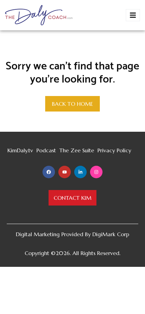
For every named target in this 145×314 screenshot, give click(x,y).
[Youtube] (64, 172)
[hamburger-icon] (133, 15)
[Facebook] (48, 172)
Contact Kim (72, 197)
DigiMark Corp (110, 234)
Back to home (72, 103)
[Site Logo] (38, 14)
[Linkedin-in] (80, 172)
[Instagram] (96, 172)
